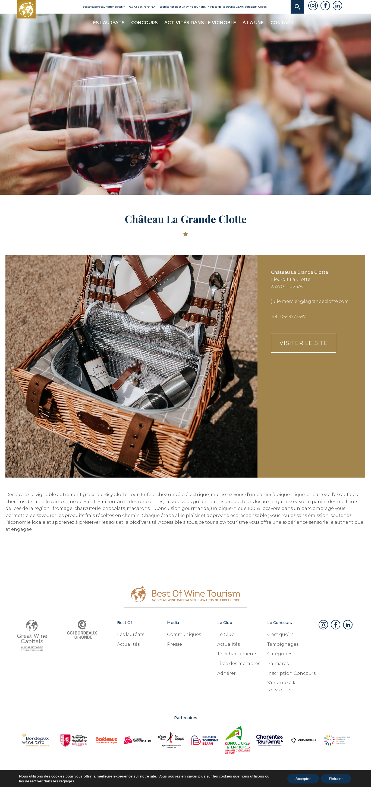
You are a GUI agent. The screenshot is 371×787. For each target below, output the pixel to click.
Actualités (128, 644)
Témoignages (282, 644)
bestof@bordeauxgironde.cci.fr (103, 6)
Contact (282, 22)
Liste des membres (238, 663)
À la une (253, 22)
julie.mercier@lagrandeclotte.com (310, 301)
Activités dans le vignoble (200, 22)
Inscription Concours (291, 673)
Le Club (226, 634)
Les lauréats (130, 634)
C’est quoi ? (280, 634)
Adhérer (226, 673)
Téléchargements (237, 653)
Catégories (279, 653)
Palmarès (278, 663)
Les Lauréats (107, 22)
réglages (66, 781)
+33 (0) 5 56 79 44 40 (142, 6)
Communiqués (184, 634)
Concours (144, 22)
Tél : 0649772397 (288, 316)
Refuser (336, 778)
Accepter (303, 778)
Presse (174, 644)
